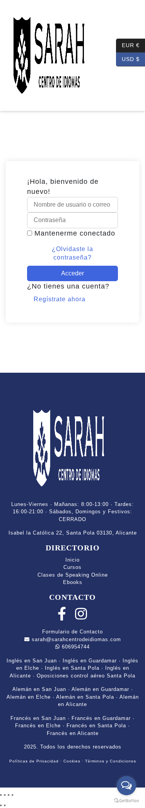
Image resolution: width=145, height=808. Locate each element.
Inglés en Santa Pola (72, 668)
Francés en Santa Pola (96, 725)
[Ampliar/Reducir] (1, 795)
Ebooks (72, 582)
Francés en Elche (38, 725)
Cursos (72, 567)
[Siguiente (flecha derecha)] (4, 805)
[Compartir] (8, 795)
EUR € (128, 44)
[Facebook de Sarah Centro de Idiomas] (62, 617)
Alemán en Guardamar (100, 689)
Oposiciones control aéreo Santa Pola (86, 676)
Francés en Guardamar (101, 718)
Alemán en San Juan (39, 689)
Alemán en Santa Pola (85, 697)
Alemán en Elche (29, 697)
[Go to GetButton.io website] (126, 800)
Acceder (72, 273)
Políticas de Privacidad (34, 761)
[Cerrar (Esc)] (12, 795)
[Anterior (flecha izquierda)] (1, 805)
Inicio (72, 560)
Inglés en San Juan (32, 661)
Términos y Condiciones (110, 761)
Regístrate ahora (59, 299)
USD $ (128, 58)
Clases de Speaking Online (73, 575)
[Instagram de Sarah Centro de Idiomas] (81, 617)
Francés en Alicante (73, 733)
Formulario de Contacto (72, 632)
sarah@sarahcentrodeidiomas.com (75, 639)
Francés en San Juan (38, 718)
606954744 (75, 647)
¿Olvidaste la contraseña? (72, 253)
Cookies (71, 761)
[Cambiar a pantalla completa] (4, 795)
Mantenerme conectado (74, 233)
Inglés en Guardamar (90, 661)
